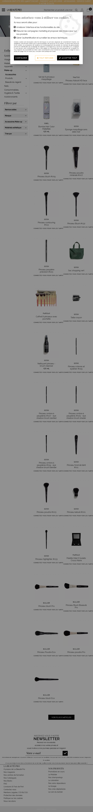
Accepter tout (69, 58)
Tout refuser (46, 58)
